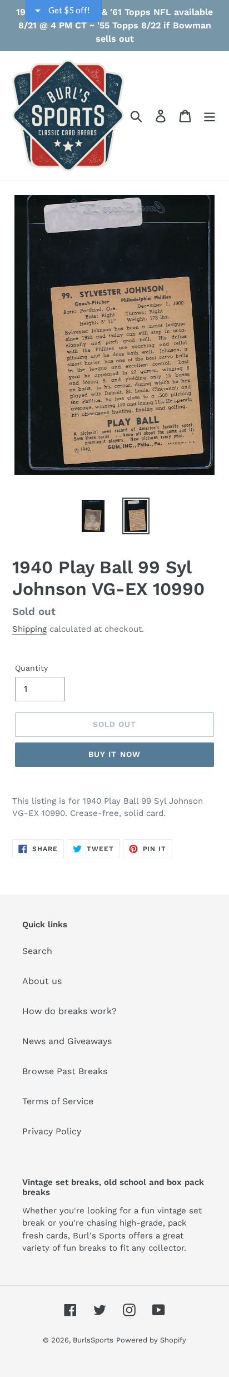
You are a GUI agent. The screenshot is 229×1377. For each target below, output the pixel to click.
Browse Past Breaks (64, 1071)
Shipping (29, 629)
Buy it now (114, 754)
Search (37, 951)
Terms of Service (57, 1101)
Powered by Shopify (151, 1340)
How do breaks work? (69, 1011)
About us (42, 981)
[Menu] (209, 115)
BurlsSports (93, 1340)
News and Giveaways (67, 1041)
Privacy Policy (51, 1131)
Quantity (31, 667)
